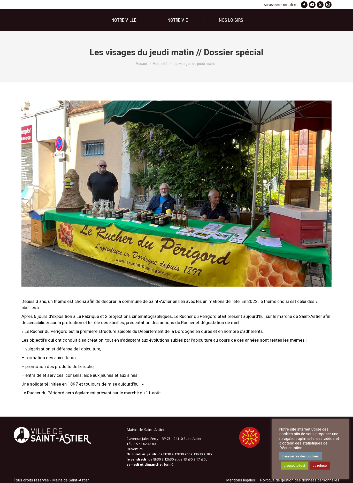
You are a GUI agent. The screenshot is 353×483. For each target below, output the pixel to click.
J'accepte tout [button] (294, 465)
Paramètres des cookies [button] (300, 456)
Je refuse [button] (320, 465)
